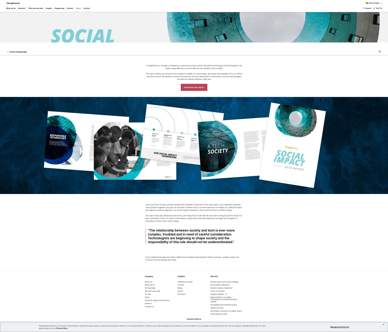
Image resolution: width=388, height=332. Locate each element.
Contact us (149, 307)
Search (368, 8)
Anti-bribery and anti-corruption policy (226, 311)
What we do (150, 285)
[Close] (383, 324)
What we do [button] (11, 8)
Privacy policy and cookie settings (224, 282)
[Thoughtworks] (13, 2)
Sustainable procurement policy (223, 305)
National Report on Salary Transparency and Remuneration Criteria (223, 299)
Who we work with (152, 291)
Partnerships (150, 288)
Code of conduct (217, 291)
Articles (181, 285)
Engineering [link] (59, 8)
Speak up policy (217, 308)
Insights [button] (49, 8)
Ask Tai (379, 8)
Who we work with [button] (36, 8)
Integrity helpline (217, 294)
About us (148, 282)
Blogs (180, 288)
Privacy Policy (61, 328)
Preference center (185, 282)
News (147, 297)
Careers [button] (70, 8)
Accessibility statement (220, 285)
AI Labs (148, 294)
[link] (194, 87)
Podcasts (182, 294)
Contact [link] (86, 8)
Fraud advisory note (218, 314)
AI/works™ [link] (22, 8)
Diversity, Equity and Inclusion (157, 300)
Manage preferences (339, 327)
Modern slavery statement (221, 288)
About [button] (78, 8)
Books (180, 291)
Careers (148, 303)
